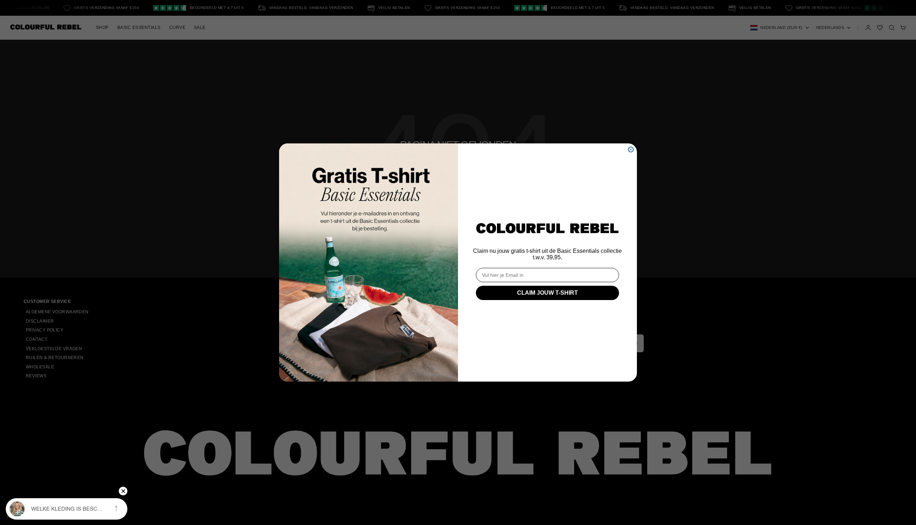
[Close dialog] (630, 149)
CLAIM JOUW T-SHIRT (547, 293)
